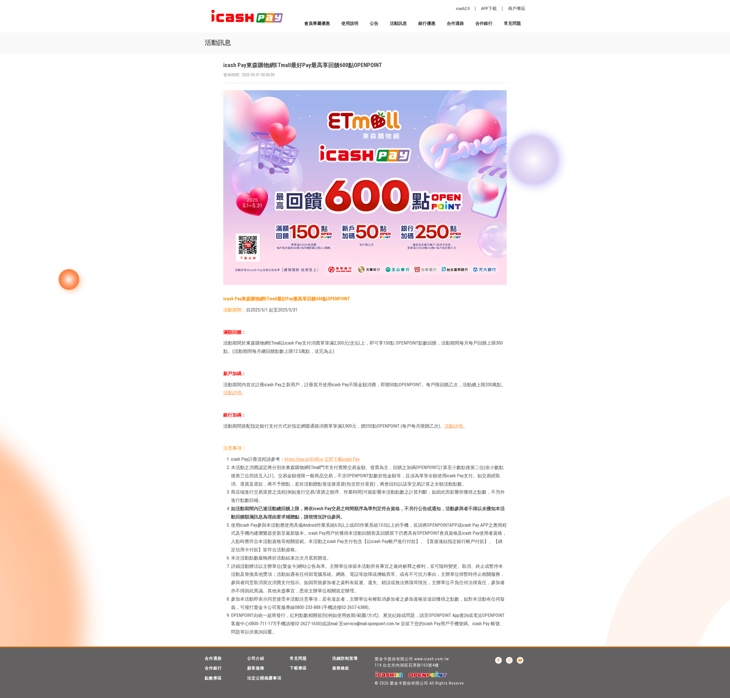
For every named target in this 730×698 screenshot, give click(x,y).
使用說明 (349, 23)
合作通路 (455, 23)
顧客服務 (255, 668)
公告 (374, 23)
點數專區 (213, 678)
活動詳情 (232, 392)
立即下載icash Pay (342, 459)
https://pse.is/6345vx (304, 459)
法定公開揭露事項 (264, 678)
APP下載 (489, 8)
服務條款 (340, 668)
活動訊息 (398, 23)
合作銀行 (483, 23)
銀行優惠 (426, 23)
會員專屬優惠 (317, 23)
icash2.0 (463, 8)
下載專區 (298, 668)
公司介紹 (255, 658)
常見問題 (512, 23)
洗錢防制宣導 (345, 658)
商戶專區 (516, 8)
